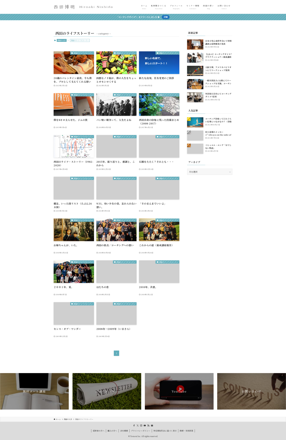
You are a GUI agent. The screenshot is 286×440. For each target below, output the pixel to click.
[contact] (152, 425)
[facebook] (134, 425)
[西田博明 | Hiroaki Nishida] (83, 6)
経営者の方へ (98, 430)
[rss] (148, 425)
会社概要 (124, 430)
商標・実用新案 (186, 430)
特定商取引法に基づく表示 (165, 430)
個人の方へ (112, 430)
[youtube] (144, 425)
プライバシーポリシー (140, 430)
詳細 (166, 16)
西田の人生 (61, 40)
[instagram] (141, 425)
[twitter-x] (137, 425)
